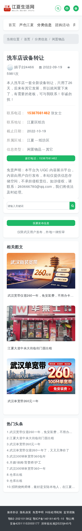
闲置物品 (58, 39)
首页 (12, 24)
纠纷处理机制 (54, 512)
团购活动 (62, 24)
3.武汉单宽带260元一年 (24, 444)
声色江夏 (26, 24)
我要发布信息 (41, 223)
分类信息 (44, 24)
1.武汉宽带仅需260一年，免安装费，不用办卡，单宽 (44, 432)
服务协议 (13, 512)
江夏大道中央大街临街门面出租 (30, 348)
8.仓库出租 (14, 474)
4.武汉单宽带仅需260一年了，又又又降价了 (38, 450)
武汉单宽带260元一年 (23, 401)
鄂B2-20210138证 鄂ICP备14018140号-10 (36, 518)
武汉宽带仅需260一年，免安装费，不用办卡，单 (42, 295)
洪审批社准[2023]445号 (56, 523)
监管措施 (69, 512)
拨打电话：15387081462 (41, 158)
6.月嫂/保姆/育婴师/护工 (24, 462)
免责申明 (39, 512)
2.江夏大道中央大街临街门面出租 (30, 438)
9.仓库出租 (14, 480)
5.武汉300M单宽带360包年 (26, 456)
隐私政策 (26, 512)
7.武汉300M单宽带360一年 (26, 468)
